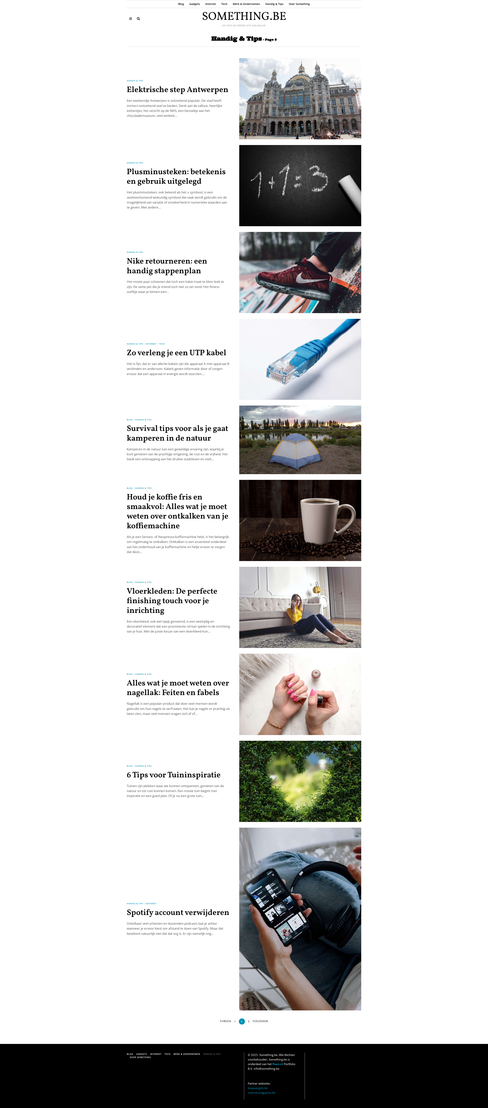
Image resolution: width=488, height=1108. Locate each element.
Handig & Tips (274, 4)
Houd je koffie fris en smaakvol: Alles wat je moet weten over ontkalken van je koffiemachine (177, 512)
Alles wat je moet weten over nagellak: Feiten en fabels (178, 688)
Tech (224, 4)
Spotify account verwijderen (178, 913)
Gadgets (194, 4)
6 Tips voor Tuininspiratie (174, 775)
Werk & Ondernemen (246, 4)
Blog (181, 4)
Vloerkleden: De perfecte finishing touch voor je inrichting (172, 601)
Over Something (299, 4)
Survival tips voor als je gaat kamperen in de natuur (177, 433)
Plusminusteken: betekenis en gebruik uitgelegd (176, 177)
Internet (210, 4)
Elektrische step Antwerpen (177, 90)
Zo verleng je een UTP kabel (176, 353)
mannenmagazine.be (261, 1092)
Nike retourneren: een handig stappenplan (167, 266)
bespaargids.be (258, 1088)
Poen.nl (277, 1064)
